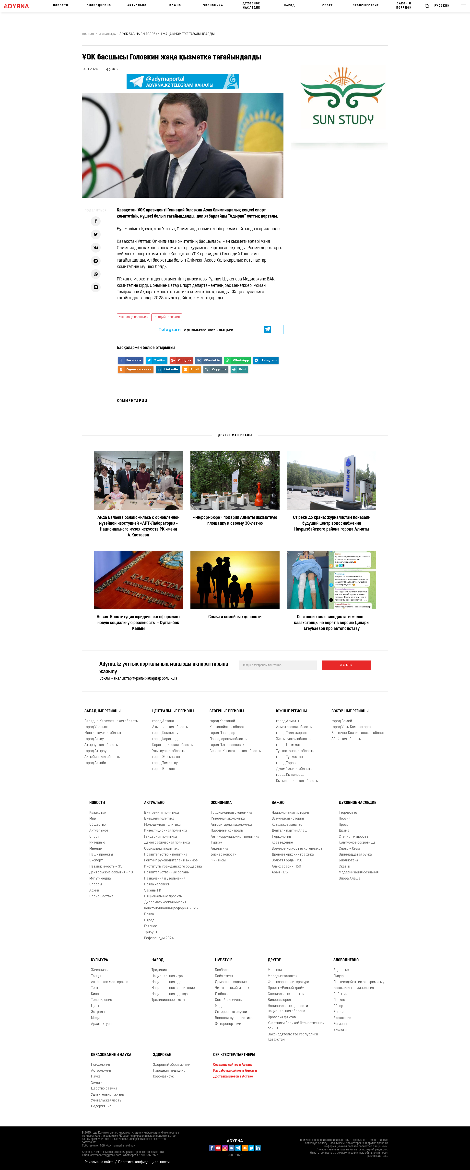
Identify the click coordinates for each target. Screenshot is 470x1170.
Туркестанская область (295, 751)
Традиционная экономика (231, 813)
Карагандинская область (172, 745)
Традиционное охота (168, 1000)
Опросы (95, 884)
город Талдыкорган (291, 733)
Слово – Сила (349, 849)
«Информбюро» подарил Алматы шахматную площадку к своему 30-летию (235, 521)
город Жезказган (166, 757)
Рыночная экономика (228, 819)
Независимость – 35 (105, 867)
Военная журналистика (234, 1018)
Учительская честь (106, 1100)
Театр (95, 988)
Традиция (159, 970)
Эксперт (96, 861)
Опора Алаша (350, 878)
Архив (94, 890)
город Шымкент (289, 745)
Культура (99, 960)
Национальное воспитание (173, 988)
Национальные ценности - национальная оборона (289, 1008)
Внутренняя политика (161, 813)
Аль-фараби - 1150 (286, 867)
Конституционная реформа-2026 (171, 908)
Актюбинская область (102, 757)
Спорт (327, 5)
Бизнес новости (223, 855)
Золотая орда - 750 (287, 861)
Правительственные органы (166, 872)
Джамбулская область (294, 769)
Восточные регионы (349, 711)
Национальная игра (167, 976)
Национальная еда (166, 982)
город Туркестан (289, 757)
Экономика (213, 5)
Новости (60, 5)
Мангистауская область (103, 733)
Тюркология (281, 837)
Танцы (96, 976)
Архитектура (101, 1024)
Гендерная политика (160, 837)
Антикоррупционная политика (235, 837)
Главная (88, 34)
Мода (219, 1006)
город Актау (94, 739)
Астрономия (101, 1071)
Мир (92, 819)
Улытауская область (168, 751)
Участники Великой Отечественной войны (296, 1025)
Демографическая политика (167, 843)
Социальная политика (161, 849)
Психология (100, 1065)
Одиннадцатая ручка (355, 855)
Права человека (157, 884)
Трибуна (150, 932)
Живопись (99, 970)
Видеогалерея (279, 1000)
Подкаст (340, 1000)
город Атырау (95, 751)
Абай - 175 (280, 872)
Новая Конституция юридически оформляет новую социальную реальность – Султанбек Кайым (138, 623)
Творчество (348, 813)
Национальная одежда (170, 994)
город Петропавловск (227, 745)
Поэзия (344, 819)
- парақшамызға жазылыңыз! (196, 329)
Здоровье (341, 970)
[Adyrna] (19, 6)
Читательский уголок (232, 988)
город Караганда (165, 739)
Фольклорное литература (288, 982)
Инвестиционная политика (165, 831)
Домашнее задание (231, 982)
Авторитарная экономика (231, 825)
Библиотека (348, 861)
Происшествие (366, 5)
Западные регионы (102, 711)
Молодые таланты (282, 976)
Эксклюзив (342, 1018)
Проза (344, 825)
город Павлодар (222, 733)
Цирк (95, 1006)
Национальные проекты (163, 896)
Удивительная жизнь (107, 1095)
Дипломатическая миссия (165, 902)
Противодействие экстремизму (358, 982)
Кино (95, 994)
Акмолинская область (170, 727)
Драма (344, 831)
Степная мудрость (353, 837)
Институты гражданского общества (173, 867)
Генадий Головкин (166, 317)
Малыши (275, 970)
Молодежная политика (162, 825)
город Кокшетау (165, 733)
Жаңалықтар (108, 34)
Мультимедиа (100, 878)
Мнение (95, 849)
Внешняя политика (159, 819)
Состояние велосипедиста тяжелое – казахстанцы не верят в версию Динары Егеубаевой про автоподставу (331, 623)
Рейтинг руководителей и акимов (171, 861)
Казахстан (97, 813)
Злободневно (99, 5)
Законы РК (152, 890)
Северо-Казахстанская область (235, 751)
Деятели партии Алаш (289, 831)
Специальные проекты (286, 994)
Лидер (338, 976)
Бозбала (222, 970)
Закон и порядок (404, 5)
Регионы (340, 1024)
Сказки (344, 867)
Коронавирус (163, 1076)
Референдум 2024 (159, 938)
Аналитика (219, 849)
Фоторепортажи (228, 1024)
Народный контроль (227, 831)
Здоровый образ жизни (171, 1065)
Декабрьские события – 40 (111, 872)
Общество (97, 825)
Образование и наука (111, 1055)
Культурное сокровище (357, 843)
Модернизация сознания (358, 872)
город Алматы (287, 721)
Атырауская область (101, 745)
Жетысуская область (293, 739)
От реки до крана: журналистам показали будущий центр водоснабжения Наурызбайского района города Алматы (331, 524)
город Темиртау (165, 763)
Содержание (101, 1107)
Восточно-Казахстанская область (358, 733)
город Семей (341, 721)
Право (149, 914)
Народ (289, 5)
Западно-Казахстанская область (111, 721)
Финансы (218, 861)
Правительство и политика (165, 855)
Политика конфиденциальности (144, 1162)
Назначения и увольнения (164, 878)
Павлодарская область (228, 739)
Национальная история (290, 813)
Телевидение (101, 1000)
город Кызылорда (290, 775)
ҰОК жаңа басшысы (133, 317)
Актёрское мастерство (109, 982)
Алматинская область (294, 727)
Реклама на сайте (99, 1162)
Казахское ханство (287, 825)
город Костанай (222, 721)
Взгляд (338, 1012)
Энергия (97, 1083)
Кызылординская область (297, 781)
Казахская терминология (353, 988)
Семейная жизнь (228, 1000)
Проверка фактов (282, 1017)
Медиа (96, 1018)
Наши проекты (101, 855)
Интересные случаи (231, 1012)
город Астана (163, 721)
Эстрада (98, 1012)
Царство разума (104, 1088)
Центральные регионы (173, 711)
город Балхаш (163, 769)
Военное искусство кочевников (297, 849)
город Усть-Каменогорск (351, 727)
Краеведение (282, 843)
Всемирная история (288, 819)
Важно (175, 5)
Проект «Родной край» (286, 988)
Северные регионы (227, 711)
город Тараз (285, 763)
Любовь (221, 994)
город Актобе (95, 763)
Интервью (97, 843)
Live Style (223, 960)
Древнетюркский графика (293, 855)
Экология (340, 1030)
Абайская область (346, 739)
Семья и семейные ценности (234, 617)
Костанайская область (228, 727)
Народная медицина (169, 1071)
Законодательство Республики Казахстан (293, 1037)
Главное (150, 926)
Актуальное (98, 831)
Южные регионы (291, 711)
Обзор (338, 1006)
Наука (96, 1076)
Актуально (137, 5)
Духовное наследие (251, 5)
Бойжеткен (224, 976)
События (340, 994)
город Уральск (96, 727)
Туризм (216, 843)
